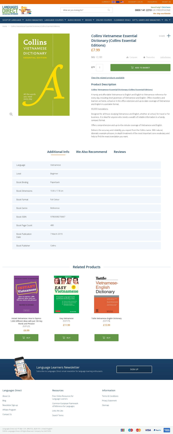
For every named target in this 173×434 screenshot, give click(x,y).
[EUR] (118, 2)
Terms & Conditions (110, 396)
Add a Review (165, 57)
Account (135, 2)
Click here (166, 7)
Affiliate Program (9, 410)
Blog (4, 400)
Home (5, 26)
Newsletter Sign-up (10, 405)
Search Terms (57, 415)
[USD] (122, 2)
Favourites (152, 2)
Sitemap (105, 405)
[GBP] (113, 2)
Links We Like (57, 411)
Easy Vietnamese (66, 319)
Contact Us (7, 414)
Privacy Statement (109, 400)
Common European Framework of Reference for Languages (65, 404)
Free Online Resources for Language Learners (62, 397)
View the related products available (107, 77)
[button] (8, 111)
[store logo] (17, 10)
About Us (6, 396)
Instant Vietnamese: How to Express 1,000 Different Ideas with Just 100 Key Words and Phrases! (26, 322)
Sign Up (134, 369)
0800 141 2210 (143, 10)
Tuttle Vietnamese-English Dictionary (106, 319)
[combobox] (86, 10)
